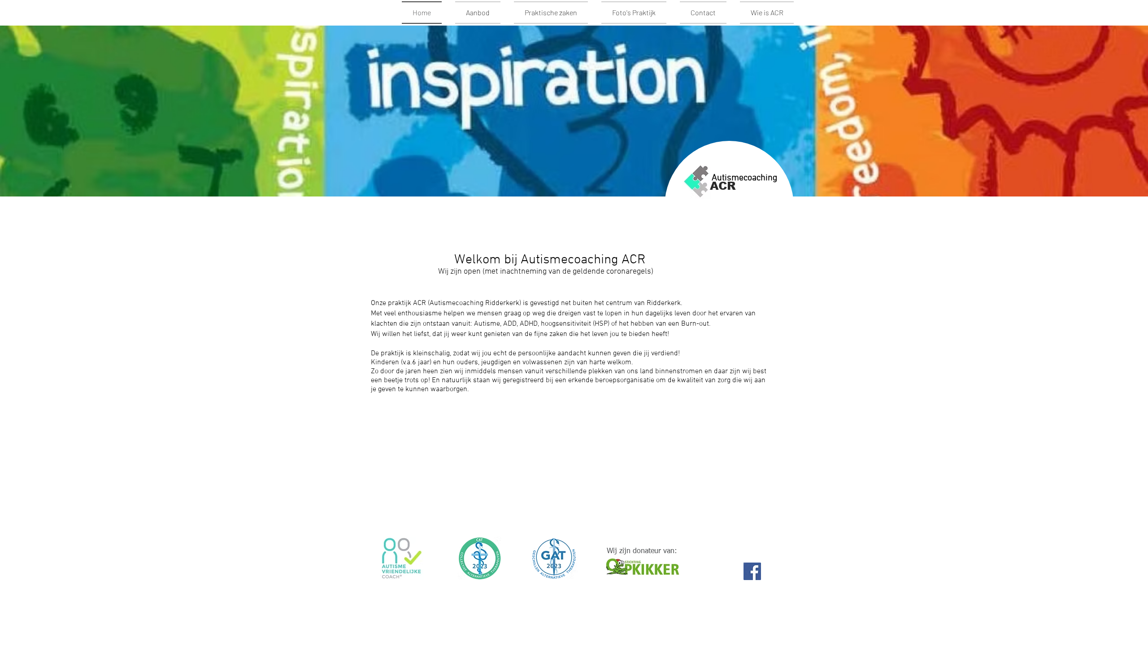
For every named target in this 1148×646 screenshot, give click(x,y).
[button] (569, 593)
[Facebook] (752, 571)
